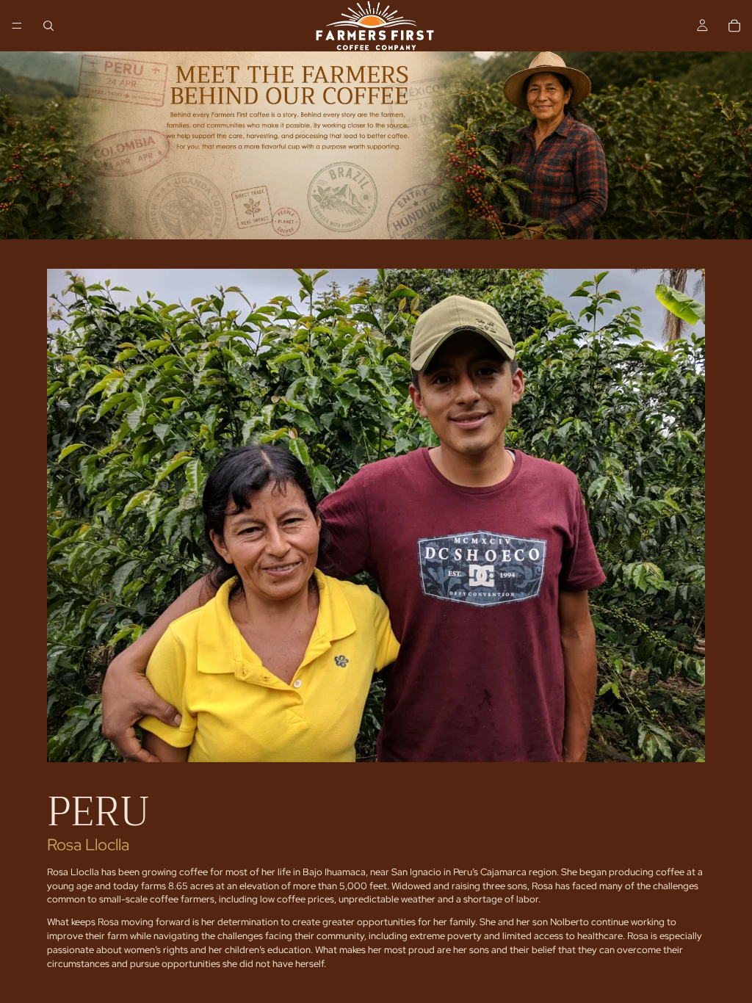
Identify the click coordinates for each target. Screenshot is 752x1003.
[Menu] (17, 26)
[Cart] (734, 26)
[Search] (48, 26)
